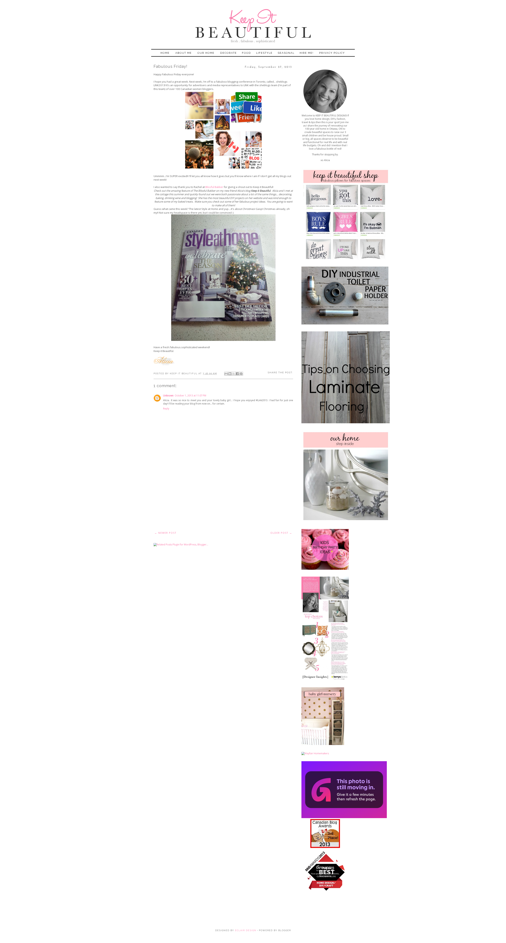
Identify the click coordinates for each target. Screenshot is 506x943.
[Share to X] (234, 374)
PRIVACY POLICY (332, 52)
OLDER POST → (281, 533)
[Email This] (226, 374)
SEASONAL (286, 52)
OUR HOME (205, 52)
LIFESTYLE (264, 52)
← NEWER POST (166, 533)
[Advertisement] (223, 499)
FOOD (246, 52)
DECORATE (228, 52)
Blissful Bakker (214, 187)
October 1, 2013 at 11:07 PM (190, 395)
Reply (166, 408)
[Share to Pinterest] (241, 374)
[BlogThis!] (230, 374)
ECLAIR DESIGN (245, 930)
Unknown (168, 395)
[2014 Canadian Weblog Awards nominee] (344, 817)
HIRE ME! (306, 52)
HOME (165, 52)
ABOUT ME (183, 52)
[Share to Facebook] (237, 374)
